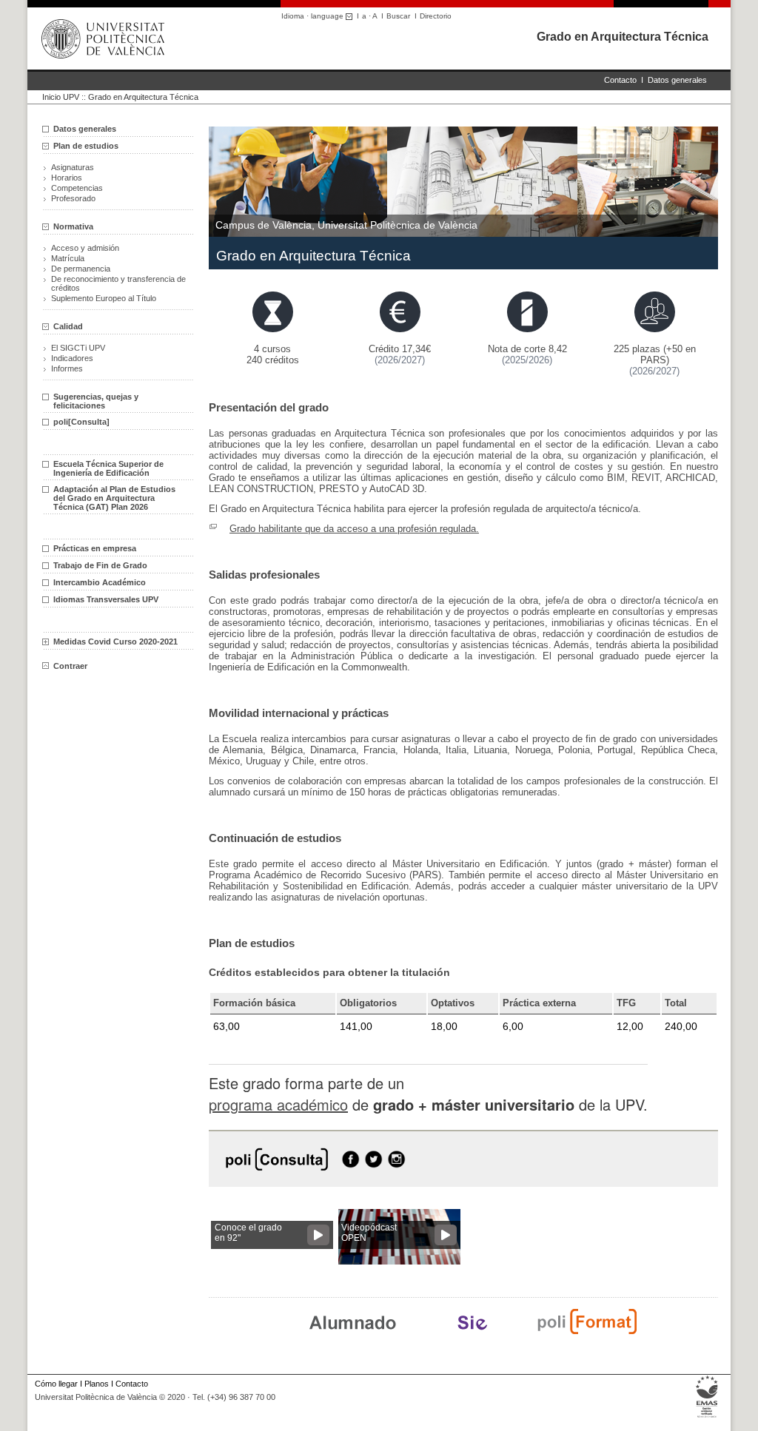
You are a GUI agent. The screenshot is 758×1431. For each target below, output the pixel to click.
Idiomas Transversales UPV (105, 599)
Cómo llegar (56, 1383)
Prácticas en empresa (94, 548)
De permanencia (80, 268)
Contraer (70, 665)
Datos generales (677, 79)
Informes (67, 368)
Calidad (68, 326)
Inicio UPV (60, 96)
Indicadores (72, 358)
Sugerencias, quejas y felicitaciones (95, 401)
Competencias (77, 187)
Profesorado (73, 198)
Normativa (73, 226)
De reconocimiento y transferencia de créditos (118, 283)
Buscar (398, 16)
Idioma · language (313, 16)
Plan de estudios (85, 145)
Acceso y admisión (85, 247)
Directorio (436, 16)
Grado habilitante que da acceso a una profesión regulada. (354, 528)
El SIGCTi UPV (78, 347)
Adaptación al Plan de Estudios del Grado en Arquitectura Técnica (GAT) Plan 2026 (114, 498)
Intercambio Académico (99, 582)
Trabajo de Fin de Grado (100, 565)
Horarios (66, 177)
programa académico (278, 1104)
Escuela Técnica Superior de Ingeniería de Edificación (108, 468)
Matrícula (67, 258)
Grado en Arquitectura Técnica (622, 36)
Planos (96, 1383)
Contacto (620, 79)
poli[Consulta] (81, 421)
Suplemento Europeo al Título (103, 298)
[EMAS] (707, 1418)
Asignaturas (72, 167)
